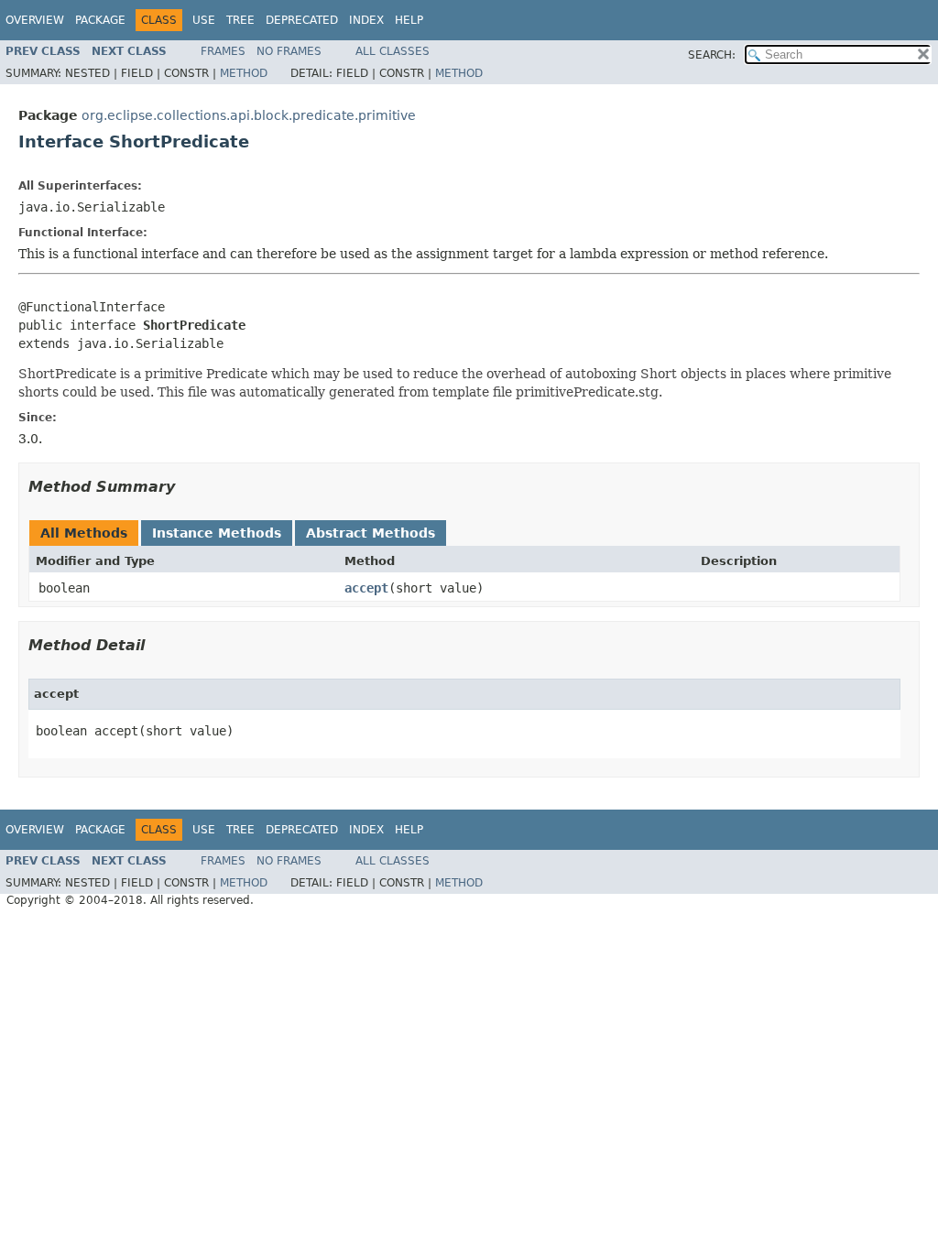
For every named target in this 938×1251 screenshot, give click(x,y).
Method (243, 73)
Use (203, 20)
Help (409, 20)
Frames (223, 51)
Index (366, 20)
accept (366, 588)
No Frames (289, 51)
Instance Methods (216, 533)
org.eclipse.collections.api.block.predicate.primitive (249, 115)
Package (100, 20)
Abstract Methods (370, 533)
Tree (240, 20)
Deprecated (302, 20)
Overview (34, 20)
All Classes (392, 51)
